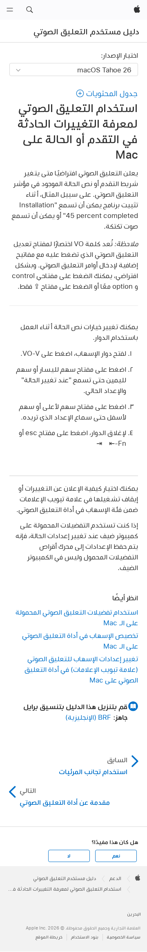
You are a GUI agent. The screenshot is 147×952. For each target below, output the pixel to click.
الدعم (115, 878)
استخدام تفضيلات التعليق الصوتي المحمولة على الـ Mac (77, 617)
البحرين (134, 914)
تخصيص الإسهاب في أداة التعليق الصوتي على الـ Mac (80, 640)
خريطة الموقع (49, 937)
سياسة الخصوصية (123, 937)
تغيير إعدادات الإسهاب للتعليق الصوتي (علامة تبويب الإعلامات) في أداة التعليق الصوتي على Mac (81, 669)
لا (68, 855)
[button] (29, 10)
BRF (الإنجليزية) (88, 717)
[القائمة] (10, 10)
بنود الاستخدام (84, 937)
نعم (116, 855)
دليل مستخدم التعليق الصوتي (86, 31)
